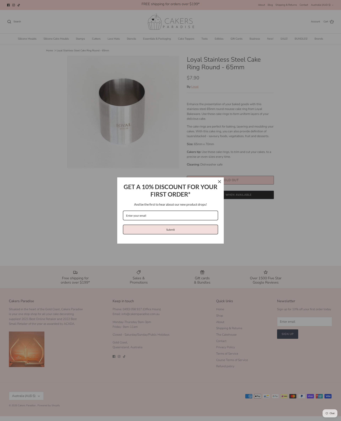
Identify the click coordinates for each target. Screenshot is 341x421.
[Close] (219, 181)
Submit (170, 229)
